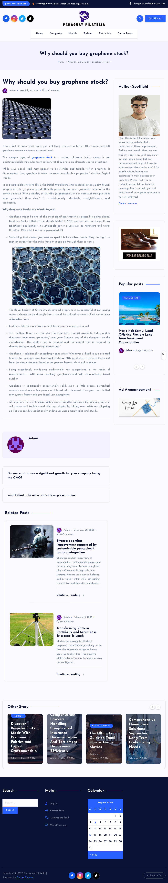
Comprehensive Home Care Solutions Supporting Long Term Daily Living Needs (142, 737)
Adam (12, 94)
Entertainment (101, 730)
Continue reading (69, 599)
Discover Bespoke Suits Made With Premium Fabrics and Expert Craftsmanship (24, 741)
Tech (22, 94)
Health (73, 37)
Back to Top (156, 879)
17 (90, 839)
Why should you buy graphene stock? (89, 66)
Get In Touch (125, 37)
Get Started (155, 22)
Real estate (131, 302)
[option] (139, 326)
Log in (53, 807)
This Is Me (105, 37)
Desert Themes (25, 881)
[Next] (142, 370)
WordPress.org (58, 829)
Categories (56, 37)
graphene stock (42, 161)
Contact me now (128, 207)
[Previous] (136, 370)
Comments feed (60, 821)
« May (93, 858)
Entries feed (57, 814)
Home (39, 37)
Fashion (88, 37)
